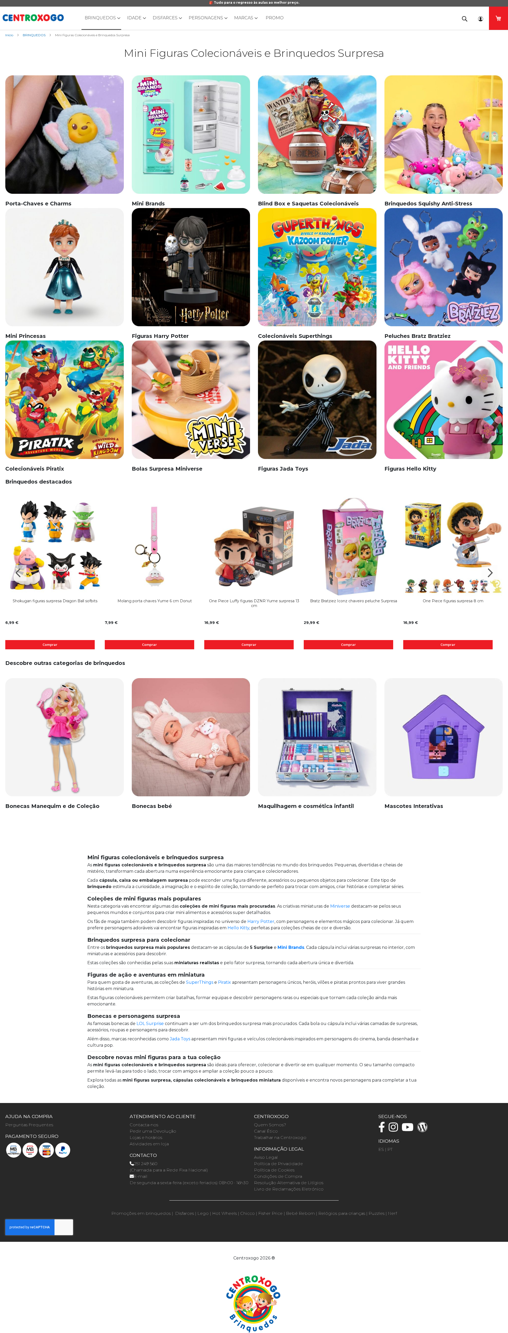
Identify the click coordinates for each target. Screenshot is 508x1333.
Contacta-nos (144, 1124)
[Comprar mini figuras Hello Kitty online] (443, 402)
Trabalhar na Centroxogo (280, 1137)
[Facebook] (383, 1129)
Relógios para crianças (341, 1213)
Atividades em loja (149, 1143)
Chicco (247, 1213)
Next (489, 573)
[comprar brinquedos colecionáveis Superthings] (317, 270)
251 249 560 (145, 1163)
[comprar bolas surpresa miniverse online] (191, 402)
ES (381, 1149)
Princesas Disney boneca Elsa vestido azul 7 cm (353, 601)
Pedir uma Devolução (153, 1131)
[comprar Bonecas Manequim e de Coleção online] (64, 740)
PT (390, 1149)
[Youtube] (409, 1129)
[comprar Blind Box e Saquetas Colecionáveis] (317, 137)
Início (9, 35)
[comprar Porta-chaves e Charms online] (64, 137)
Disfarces (184, 1213)
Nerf (392, 1213)
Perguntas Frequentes (29, 1124)
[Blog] (423, 1129)
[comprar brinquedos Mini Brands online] (191, 137)
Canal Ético (266, 1131)
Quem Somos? (270, 1124)
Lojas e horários (146, 1137)
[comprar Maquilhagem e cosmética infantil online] (317, 740)
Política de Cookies (274, 1170)
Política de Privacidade (278, 1163)
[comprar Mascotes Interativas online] (443, 740)
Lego (203, 1213)
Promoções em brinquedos (141, 1213)
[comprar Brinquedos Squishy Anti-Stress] (443, 137)
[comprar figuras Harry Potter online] (191, 270)
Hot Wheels (224, 1213)
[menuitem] (101, 18)
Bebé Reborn (300, 1213)
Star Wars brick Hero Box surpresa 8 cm (154, 601)
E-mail (140, 1176)
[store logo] (33, 18)
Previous (18, 573)
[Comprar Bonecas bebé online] (191, 740)
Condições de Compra (278, 1176)
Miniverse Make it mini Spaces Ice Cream (453, 601)
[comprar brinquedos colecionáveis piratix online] (64, 402)
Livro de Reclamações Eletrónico (289, 1189)
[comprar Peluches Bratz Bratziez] (443, 270)
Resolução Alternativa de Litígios (288, 1182)
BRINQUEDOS (34, 35)
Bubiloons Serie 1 (254, 601)
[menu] (254, 18)
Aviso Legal (266, 1157)
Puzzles (376, 1213)
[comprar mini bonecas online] (64, 270)
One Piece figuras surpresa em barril (55, 601)
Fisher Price (270, 1213)
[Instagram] (395, 1129)
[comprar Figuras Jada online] (317, 402)
